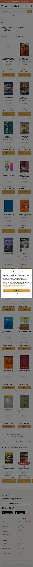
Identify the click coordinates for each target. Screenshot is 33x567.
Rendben (16, 290)
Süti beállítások (16, 293)
